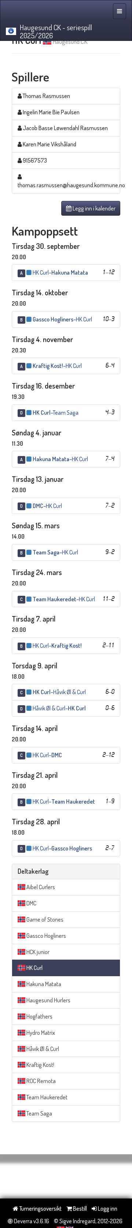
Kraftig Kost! (39, 1064)
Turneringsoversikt (40, 1208)
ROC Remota (40, 1081)
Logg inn (107, 1208)
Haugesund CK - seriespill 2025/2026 (56, 31)
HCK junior (37, 952)
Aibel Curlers (40, 887)
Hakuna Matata (43, 984)
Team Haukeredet (46, 1097)
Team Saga (38, 1113)
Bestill (79, 1208)
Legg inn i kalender (93, 208)
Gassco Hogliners (45, 935)
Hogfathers (38, 1016)
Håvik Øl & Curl (42, 1049)
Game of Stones (44, 919)
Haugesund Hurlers (47, 1000)
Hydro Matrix (40, 1032)
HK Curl (34, 967)
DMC (30, 903)
